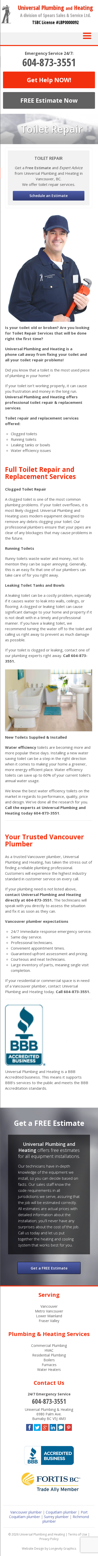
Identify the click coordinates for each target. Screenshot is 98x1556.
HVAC (49, 1350)
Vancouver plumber (26, 1512)
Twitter (37, 1426)
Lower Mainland (49, 1315)
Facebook (29, 1426)
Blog (60, 1426)
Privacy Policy (49, 1539)
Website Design (33, 1548)
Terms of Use (77, 1534)
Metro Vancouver (49, 1311)
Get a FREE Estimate (49, 1267)
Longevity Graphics (62, 1548)
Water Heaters (49, 1369)
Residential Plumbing (49, 1355)
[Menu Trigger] (87, 35)
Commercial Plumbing (49, 1345)
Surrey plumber (56, 1516)
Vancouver (49, 1306)
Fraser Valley (49, 1320)
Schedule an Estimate (48, 195)
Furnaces (49, 1364)
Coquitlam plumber (61, 1512)
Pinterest (68, 1426)
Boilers (49, 1359)
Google (45, 1426)
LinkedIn (53, 1426)
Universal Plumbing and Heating (42, 1534)
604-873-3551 (49, 62)
